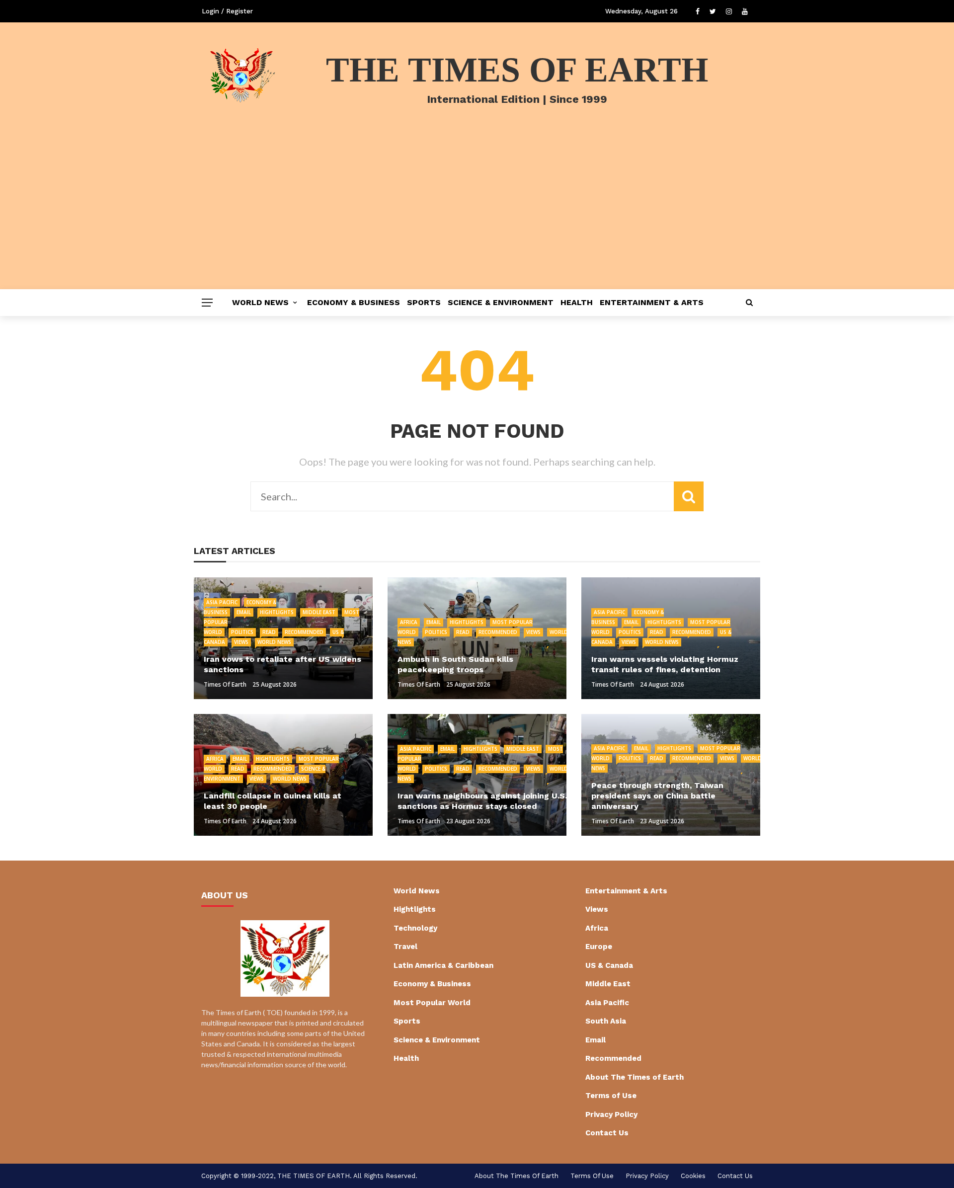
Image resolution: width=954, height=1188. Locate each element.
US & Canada (609, 965)
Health (576, 302)
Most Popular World (432, 1002)
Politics (242, 632)
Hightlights (277, 612)
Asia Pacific (222, 602)
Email (244, 612)
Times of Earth (225, 684)
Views (241, 641)
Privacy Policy (611, 1114)
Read (269, 632)
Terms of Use (610, 1095)
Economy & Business (353, 302)
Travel (405, 946)
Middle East (319, 612)
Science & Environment (501, 302)
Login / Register (227, 11)
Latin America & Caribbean (443, 965)
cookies (693, 1176)
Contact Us (607, 1132)
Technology (415, 928)
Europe (598, 946)
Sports (424, 302)
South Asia (605, 1021)
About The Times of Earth (634, 1077)
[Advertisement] (477, 214)
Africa (408, 622)
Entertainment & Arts (652, 302)
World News (260, 302)
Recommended (304, 632)
